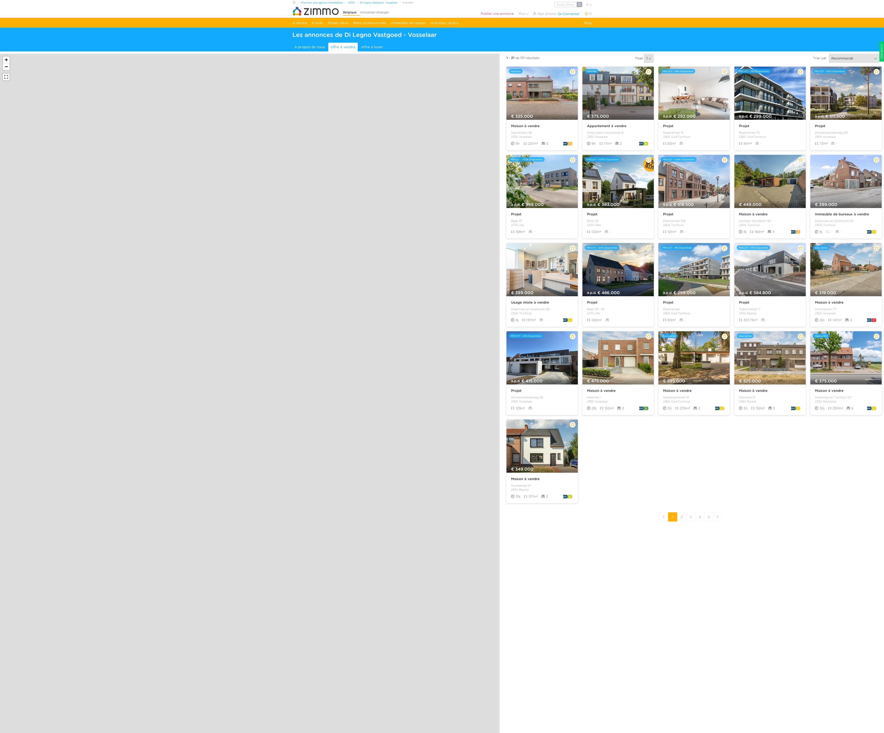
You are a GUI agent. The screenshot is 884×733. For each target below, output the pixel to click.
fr (588, 4)
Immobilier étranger (374, 12)
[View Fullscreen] (6, 76)
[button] (6, 59)
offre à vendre (343, 47)
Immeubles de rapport (408, 23)
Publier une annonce (497, 13)
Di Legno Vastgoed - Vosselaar (378, 2)
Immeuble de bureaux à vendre (842, 214)
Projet (668, 126)
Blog (588, 23)
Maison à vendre (525, 126)
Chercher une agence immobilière (322, 2)
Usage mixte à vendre (530, 302)
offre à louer (372, 47)
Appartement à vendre (606, 126)
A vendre (299, 23)
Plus (522, 13)
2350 (351, 2)
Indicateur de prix (445, 23)
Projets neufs (338, 23)
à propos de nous (310, 47)
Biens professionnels (369, 23)
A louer (317, 23)
